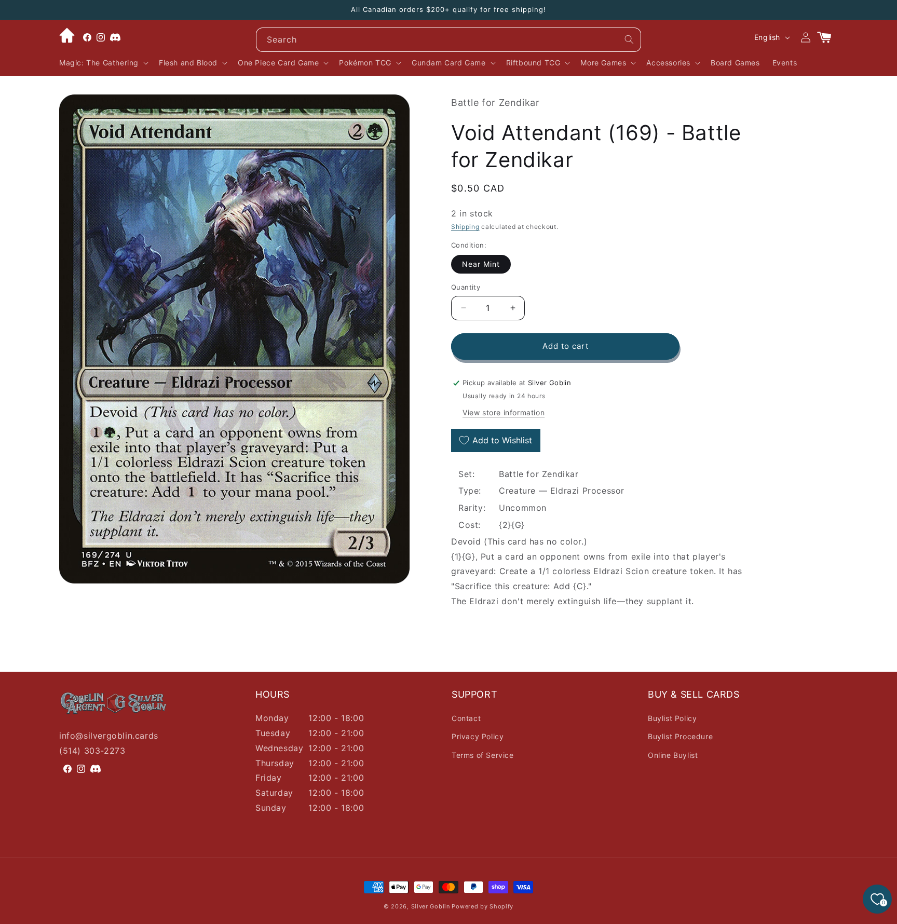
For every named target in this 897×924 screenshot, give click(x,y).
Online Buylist (673, 755)
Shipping (465, 226)
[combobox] (448, 39)
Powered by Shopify (482, 906)
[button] (103, 63)
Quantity (465, 287)
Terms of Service (483, 755)
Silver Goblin (430, 906)
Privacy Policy (478, 736)
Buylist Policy (672, 718)
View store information (504, 412)
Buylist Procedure (680, 736)
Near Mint (481, 264)
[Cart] (828, 37)
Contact (466, 718)
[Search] (629, 39)
